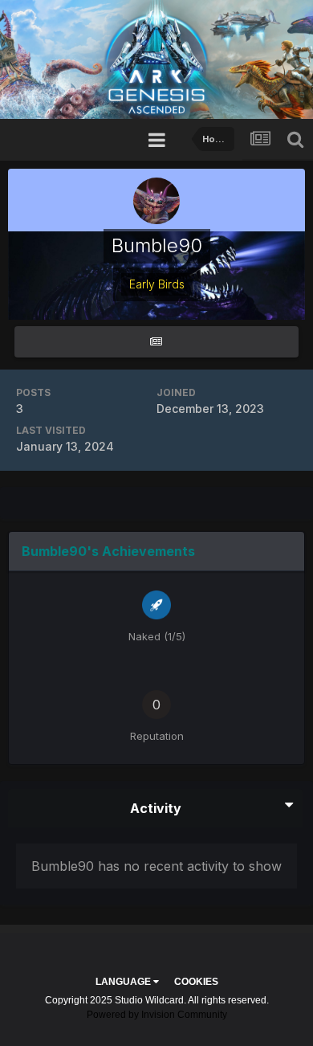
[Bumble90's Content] (156, 342)
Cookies (196, 981)
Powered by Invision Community (157, 1014)
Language (124, 981)
